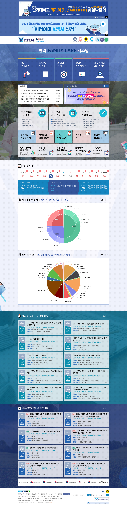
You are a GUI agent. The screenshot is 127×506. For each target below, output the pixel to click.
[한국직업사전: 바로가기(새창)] (40, 482)
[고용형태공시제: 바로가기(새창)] (64, 482)
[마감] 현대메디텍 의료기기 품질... (36, 188)
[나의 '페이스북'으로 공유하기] (25, 491)
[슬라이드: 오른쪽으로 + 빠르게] (107, 482)
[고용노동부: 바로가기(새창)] (85, 482)
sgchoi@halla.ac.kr (48, 500)
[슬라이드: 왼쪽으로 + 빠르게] (19, 482)
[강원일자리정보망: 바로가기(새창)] (96, 482)
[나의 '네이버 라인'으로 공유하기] (29, 491)
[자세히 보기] (63, 8)
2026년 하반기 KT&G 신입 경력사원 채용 (43, 431)
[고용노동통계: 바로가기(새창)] (52, 482)
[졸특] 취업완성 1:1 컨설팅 (36, 356)
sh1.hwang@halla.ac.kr (55, 498)
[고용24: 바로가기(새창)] (75, 482)
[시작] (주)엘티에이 (32, 186)
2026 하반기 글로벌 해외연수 (37, 339)
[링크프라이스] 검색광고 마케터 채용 (42, 448)
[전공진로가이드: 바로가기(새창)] (28, 482)
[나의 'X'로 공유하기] (27, 491)
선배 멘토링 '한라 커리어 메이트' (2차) (86, 356)
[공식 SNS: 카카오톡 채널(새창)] (107, 491)
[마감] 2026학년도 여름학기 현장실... (98, 186)
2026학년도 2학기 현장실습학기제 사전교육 (88, 324)
